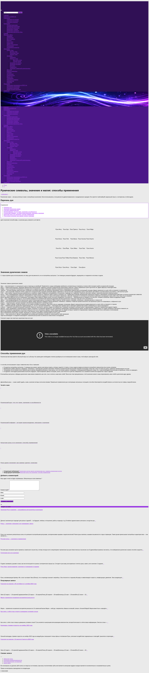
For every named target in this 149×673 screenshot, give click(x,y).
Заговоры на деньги (15, 63)
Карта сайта (7, 663)
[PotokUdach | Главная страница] (17, 7)
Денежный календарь (13, 28)
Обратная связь (8, 659)
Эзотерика (7, 49)
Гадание (9, 72)
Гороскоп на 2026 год (10, 16)
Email (2, 495)
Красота (9, 40)
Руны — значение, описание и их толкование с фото (17, 523)
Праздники (7, 84)
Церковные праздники (13, 86)
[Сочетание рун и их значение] (4, 561)
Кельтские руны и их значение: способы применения (19, 214)
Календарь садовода (13, 30)
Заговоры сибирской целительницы (20, 68)
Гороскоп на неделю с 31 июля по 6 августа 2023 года (17, 639)
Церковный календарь (13, 26)
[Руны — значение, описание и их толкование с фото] (4, 532)
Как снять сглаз (17, 60)
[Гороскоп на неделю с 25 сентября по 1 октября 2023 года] (4, 592)
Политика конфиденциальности (13, 660)
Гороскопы (7, 18)
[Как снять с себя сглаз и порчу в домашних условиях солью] (4, 619)
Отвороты (13, 57)
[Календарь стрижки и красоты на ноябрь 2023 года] (4, 633)
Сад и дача (10, 42)
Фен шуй (9, 70)
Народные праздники (13, 88)
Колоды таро (13, 51)
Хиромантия (10, 81)
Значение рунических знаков (12, 209)
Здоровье (9, 36)
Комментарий (5, 490)
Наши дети (10, 43)
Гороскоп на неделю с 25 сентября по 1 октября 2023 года (18, 583)
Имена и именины (12, 71)
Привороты (13, 67)
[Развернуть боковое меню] (1, 504)
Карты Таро (10, 50)
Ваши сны (10, 77)
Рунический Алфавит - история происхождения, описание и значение (24, 213)
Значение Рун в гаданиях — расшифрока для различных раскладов (22, 509)
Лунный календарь (12, 25)
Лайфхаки (7, 91)
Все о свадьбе (11, 39)
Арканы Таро (13, 54)
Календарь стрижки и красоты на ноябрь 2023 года (16, 625)
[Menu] (1, 656)
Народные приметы (12, 79)
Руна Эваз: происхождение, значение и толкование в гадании (20, 566)
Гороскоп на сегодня (13, 19)
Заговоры (9, 56)
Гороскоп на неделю (12, 21)
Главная (6, 15)
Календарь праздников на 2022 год (17, 85)
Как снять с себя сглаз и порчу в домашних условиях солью (19, 611)
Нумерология (11, 75)
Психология (10, 46)
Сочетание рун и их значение (10, 553)
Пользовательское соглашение (13, 661)
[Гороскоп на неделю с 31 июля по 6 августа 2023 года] (4, 647)
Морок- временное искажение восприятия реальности (17, 597)
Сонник (6, 33)
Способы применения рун (11, 210)
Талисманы (10, 78)
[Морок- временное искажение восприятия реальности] (4, 605)
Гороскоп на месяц (12, 22)
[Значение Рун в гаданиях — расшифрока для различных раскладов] (4, 518)
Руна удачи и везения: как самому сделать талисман (19, 216)
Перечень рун (8, 207)
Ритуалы (12, 65)
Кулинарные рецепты (13, 47)
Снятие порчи (17, 61)
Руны (5, 185)
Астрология (10, 74)
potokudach (4, 194)
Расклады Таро (14, 53)
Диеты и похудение (12, 44)
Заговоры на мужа (15, 64)
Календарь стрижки (12, 29)
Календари (7, 23)
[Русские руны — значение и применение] (4, 547)
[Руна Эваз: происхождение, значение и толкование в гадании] (4, 575)
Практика (9, 82)
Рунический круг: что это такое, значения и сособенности (20, 211)
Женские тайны (8, 35)
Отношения (10, 37)
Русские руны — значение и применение (13, 539)
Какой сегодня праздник (14, 89)
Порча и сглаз (14, 58)
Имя (2, 492)
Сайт (2, 498)
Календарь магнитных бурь (15, 32)
